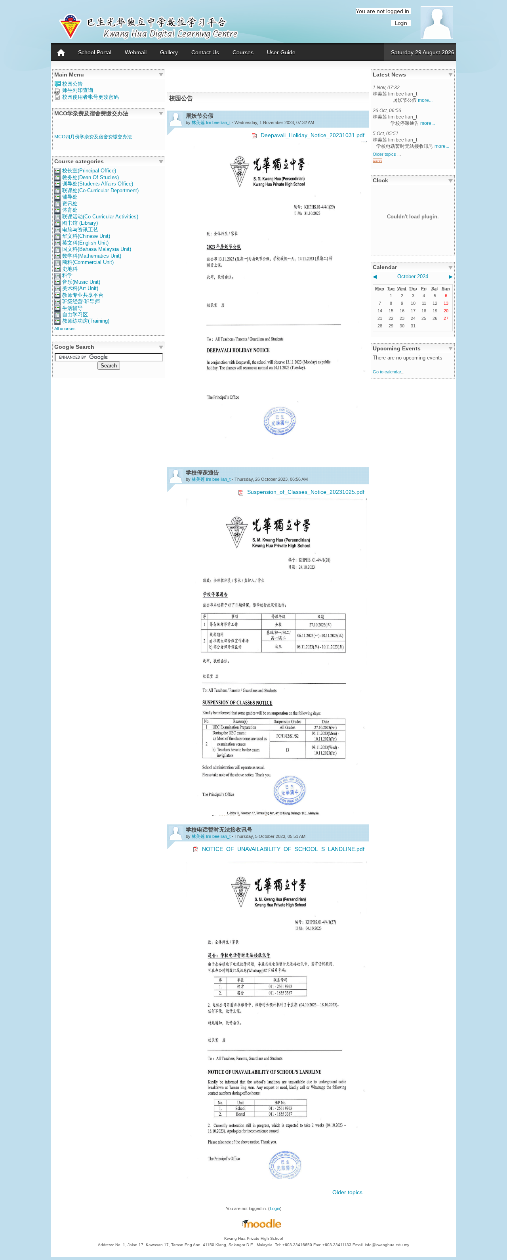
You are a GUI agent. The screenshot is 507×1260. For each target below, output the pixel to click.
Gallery (169, 52)
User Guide (281, 52)
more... (425, 100)
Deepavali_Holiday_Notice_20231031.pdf (312, 135)
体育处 (70, 210)
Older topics (347, 1192)
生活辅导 (72, 308)
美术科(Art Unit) (80, 288)
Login (401, 23)
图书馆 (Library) (80, 223)
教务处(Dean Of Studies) (90, 177)
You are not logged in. (383, 11)
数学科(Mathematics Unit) (91, 256)
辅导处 (70, 197)
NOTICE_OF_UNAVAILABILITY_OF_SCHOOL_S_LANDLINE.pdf (283, 849)
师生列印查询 (77, 90)
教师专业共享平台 (82, 295)
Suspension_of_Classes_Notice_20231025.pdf (305, 492)
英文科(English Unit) (85, 243)
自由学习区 (75, 314)
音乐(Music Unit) (81, 282)
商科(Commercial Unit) (88, 262)
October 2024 (412, 276)
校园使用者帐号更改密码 (90, 97)
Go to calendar (387, 371)
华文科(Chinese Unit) (86, 236)
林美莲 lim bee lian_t (211, 122)
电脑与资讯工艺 (80, 230)
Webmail (136, 52)
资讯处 (70, 203)
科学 (67, 275)
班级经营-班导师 (81, 301)
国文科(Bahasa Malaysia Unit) (96, 249)
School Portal (94, 52)
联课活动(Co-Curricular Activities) (100, 217)
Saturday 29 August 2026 (422, 52)
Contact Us (205, 52)
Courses (243, 52)
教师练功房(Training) (85, 321)
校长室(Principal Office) (89, 171)
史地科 (70, 269)
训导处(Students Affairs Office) (97, 184)
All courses (65, 328)
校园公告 (72, 84)
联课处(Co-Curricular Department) (100, 190)
